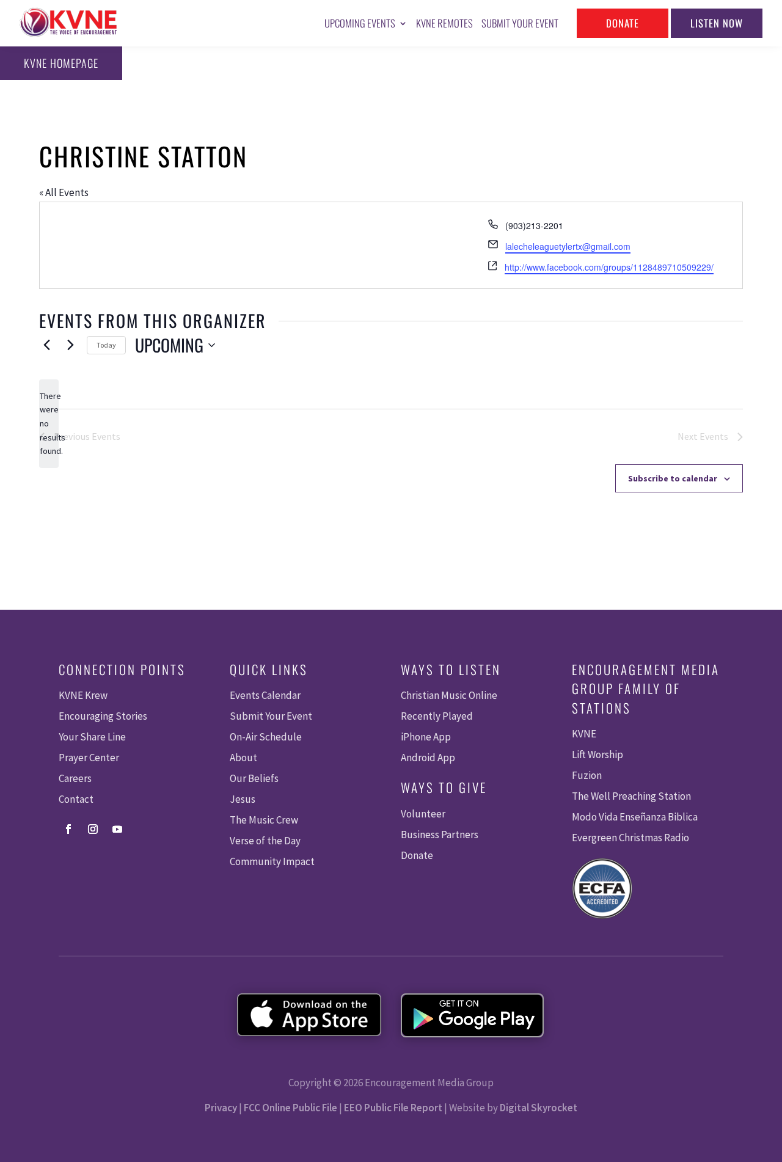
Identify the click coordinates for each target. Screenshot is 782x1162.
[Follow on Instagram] (93, 829)
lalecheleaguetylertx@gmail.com (567, 246)
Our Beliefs (254, 778)
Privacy (221, 1107)
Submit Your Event (519, 23)
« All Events (64, 192)
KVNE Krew (83, 695)
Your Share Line (92, 737)
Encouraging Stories (103, 716)
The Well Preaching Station (631, 796)
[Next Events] (70, 345)
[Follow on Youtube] (117, 829)
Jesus (242, 799)
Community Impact (272, 861)
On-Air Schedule (266, 737)
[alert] (49, 423)
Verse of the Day (265, 840)
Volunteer (423, 813)
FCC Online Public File (290, 1107)
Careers (75, 778)
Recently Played (437, 716)
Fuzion (587, 775)
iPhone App (426, 737)
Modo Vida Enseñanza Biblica (635, 817)
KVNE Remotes (444, 23)
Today (106, 344)
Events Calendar (265, 695)
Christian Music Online (449, 695)
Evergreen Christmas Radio (630, 837)
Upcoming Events (359, 23)
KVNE (584, 733)
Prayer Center (89, 757)
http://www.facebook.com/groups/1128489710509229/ (609, 267)
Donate (622, 23)
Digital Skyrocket (538, 1107)
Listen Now (716, 23)
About (243, 757)
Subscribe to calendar (672, 478)
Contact (76, 799)
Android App (428, 757)
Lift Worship (597, 754)
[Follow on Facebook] (68, 829)
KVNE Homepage (61, 63)
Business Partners (439, 834)
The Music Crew (264, 820)
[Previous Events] (46, 345)
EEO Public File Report (393, 1107)
